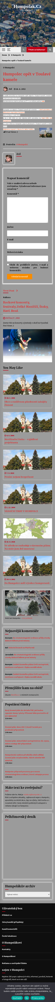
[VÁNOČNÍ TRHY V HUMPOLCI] (27, 494)
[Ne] (51, 992)
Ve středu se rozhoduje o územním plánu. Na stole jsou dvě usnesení (28, 547)
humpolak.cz (28, 6)
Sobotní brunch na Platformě (21, 647)
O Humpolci (8, 67)
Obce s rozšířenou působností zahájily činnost (26, 403)
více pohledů (27, 618)
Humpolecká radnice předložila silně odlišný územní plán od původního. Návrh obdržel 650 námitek (25, 758)
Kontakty (6, 949)
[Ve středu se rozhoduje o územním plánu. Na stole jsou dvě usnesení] (27, 528)
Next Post (8, 290)
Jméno (10, 227)
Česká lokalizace (9, 936)
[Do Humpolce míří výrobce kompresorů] (27, 566)
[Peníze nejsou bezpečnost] (27, 460)
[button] (24, 49)
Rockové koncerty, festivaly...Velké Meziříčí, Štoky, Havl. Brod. (25, 307)
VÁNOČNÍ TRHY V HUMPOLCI (21, 511)
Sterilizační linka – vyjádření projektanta (21, 441)
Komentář (13, 194)
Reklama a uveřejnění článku (14, 963)
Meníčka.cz (15, 695)
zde (42, 101)
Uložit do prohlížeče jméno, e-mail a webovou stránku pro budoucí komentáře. (29, 268)
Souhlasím (17, 998)
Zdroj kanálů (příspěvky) (12, 922)
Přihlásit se (7, 915)
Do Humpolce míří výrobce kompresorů (27, 583)
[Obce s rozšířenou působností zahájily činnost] (27, 385)
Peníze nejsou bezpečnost (19, 477)
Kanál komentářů (9, 929)
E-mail (10, 239)
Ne (26, 998)
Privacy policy (38, 998)
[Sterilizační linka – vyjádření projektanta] (27, 422)
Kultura (6, 297)
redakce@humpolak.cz (32, 794)
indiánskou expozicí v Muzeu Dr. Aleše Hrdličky (18, 129)
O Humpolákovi (8, 956)
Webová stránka (15, 252)
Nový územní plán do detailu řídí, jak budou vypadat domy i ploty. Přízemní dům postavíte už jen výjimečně (26, 713)
